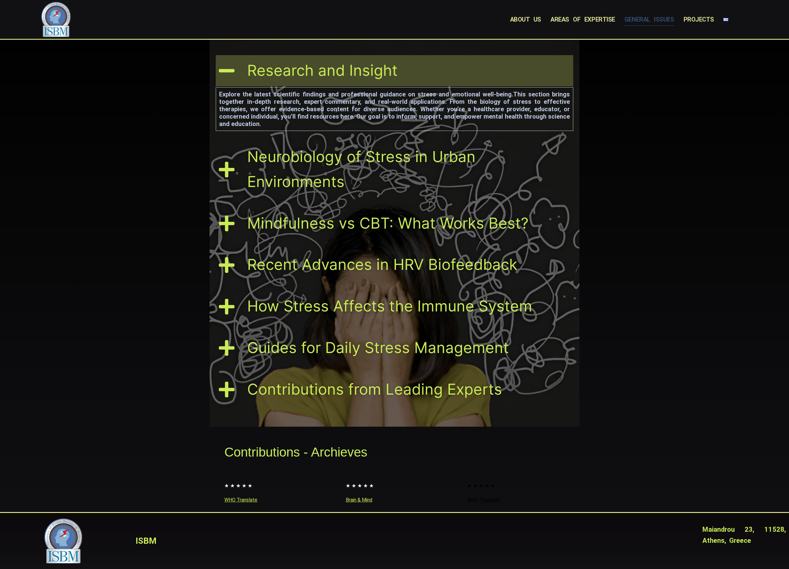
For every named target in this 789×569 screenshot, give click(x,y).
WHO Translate (240, 500)
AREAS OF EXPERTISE (582, 19)
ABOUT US (525, 19)
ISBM (146, 541)
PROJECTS (699, 19)
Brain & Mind (359, 500)
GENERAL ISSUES (649, 19)
